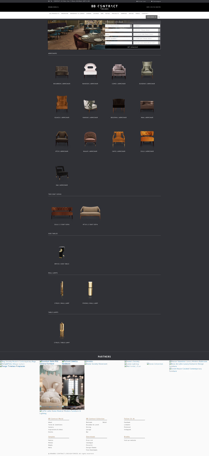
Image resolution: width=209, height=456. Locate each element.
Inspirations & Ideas (55, 429)
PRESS (138, 13)
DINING (88, 13)
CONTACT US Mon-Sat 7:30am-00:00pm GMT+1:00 (71, 1)
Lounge (88, 429)
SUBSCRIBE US (152, 17)
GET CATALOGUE (132, 47)
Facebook (127, 422)
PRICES (131, 13)
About (50, 422)
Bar (87, 432)
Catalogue (157, 1)
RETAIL (107, 13)
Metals (50, 443)
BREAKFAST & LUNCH (77, 13)
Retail (105, 422)
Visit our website (130, 440)
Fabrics (50, 440)
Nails (50, 447)
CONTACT (145, 13)
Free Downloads (91, 450)
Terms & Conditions (55, 425)
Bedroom (89, 422)
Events (50, 432)
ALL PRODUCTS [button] (54, 13)
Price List (142, 1)
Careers (51, 427)
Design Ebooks (91, 447)
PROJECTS (115, 13)
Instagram (127, 429)
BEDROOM (64, 13)
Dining (88, 427)
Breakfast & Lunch (92, 425)
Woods (50, 445)
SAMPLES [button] (124, 13)
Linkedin (127, 425)
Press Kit (89, 445)
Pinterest (127, 427)
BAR (102, 13)
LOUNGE (96, 13)
